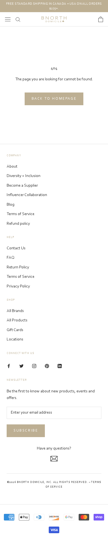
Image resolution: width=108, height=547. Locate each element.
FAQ (10, 258)
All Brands (15, 311)
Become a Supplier (22, 186)
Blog (10, 205)
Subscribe (26, 430)
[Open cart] (100, 19)
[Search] (18, 19)
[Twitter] (21, 366)
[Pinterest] (47, 366)
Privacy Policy (18, 286)
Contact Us (16, 248)
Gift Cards (15, 330)
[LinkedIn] (60, 366)
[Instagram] (34, 366)
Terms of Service (20, 214)
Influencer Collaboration (27, 195)
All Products (17, 320)
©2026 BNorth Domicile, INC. (29, 482)
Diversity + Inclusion (23, 176)
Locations (15, 339)
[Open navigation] (8, 19)
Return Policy (18, 267)
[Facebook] (9, 366)
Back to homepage (54, 99)
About (12, 167)
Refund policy (18, 224)
